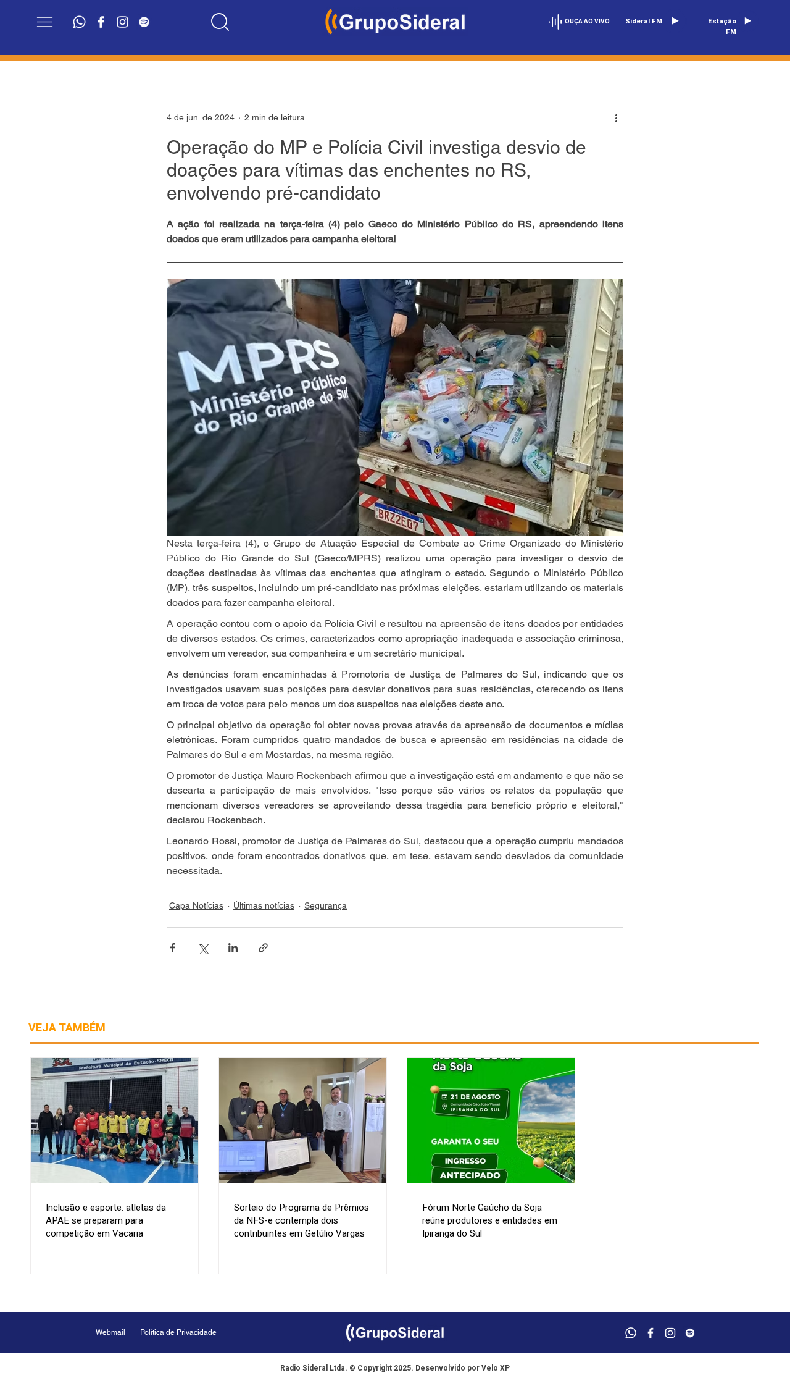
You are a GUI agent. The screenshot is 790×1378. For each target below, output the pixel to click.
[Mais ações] (616, 117)
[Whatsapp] (79, 22)
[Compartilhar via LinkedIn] (233, 948)
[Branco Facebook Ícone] (101, 22)
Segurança (325, 905)
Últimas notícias (263, 905)
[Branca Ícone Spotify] (144, 22)
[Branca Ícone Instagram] (122, 22)
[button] (45, 22)
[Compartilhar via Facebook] (172, 948)
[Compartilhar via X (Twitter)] (203, 948)
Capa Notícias (196, 905)
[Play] (674, 21)
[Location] (220, 21)
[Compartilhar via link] (263, 948)
